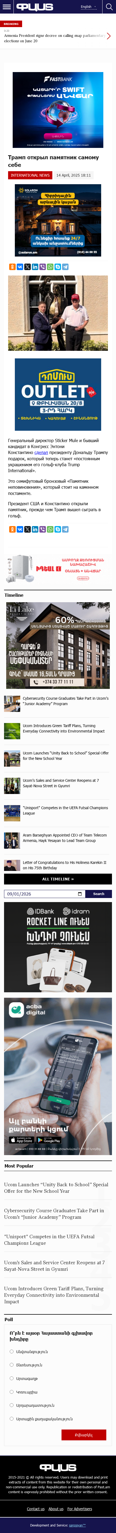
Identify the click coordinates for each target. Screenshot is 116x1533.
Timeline (14, 594)
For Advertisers (79, 1508)
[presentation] (96, 39)
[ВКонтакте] (20, 267)
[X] (27, 267)
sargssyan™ (77, 1525)
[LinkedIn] (35, 267)
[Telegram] (65, 267)
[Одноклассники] (12, 267)
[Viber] (42, 267)
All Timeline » (58, 879)
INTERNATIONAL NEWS (30, 175)
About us (56, 1508)
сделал (41, 452)
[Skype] (57, 267)
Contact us (36, 1508)
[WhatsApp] (50, 267)
